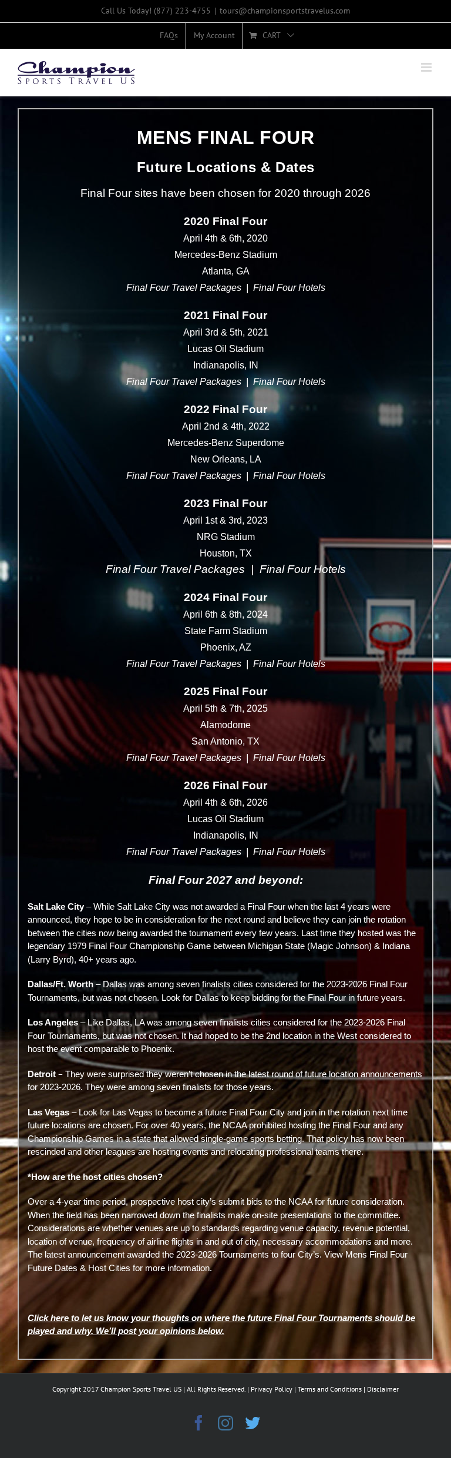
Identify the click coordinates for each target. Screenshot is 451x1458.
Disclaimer (383, 1389)
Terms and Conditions (330, 1389)
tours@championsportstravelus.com (285, 10)
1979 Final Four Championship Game (139, 946)
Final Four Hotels (289, 288)
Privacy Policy (271, 1389)
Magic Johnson (339, 946)
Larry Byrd (51, 959)
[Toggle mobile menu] (427, 67)
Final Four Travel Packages (183, 288)
